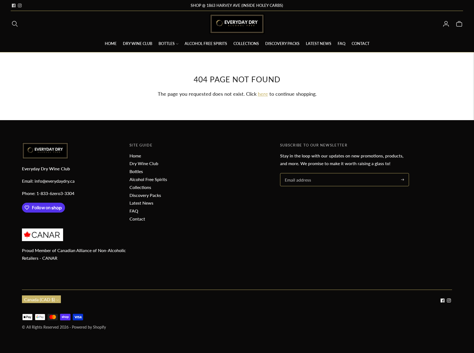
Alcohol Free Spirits (206, 43)
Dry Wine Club (137, 43)
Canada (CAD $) (39, 299)
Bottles (167, 43)
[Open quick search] (15, 24)
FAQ (341, 43)
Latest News (318, 43)
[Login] (446, 24)
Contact (360, 43)
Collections (246, 43)
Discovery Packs (282, 43)
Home (111, 43)
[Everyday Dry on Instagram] (20, 5)
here (263, 94)
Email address (297, 173)
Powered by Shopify (89, 327)
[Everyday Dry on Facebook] (14, 5)
